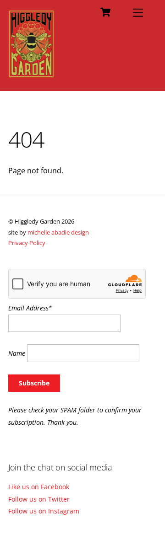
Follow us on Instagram (43, 511)
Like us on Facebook (38, 486)
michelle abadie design (58, 232)
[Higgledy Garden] (31, 73)
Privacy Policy (26, 243)
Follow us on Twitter (39, 499)
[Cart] (105, 12)
